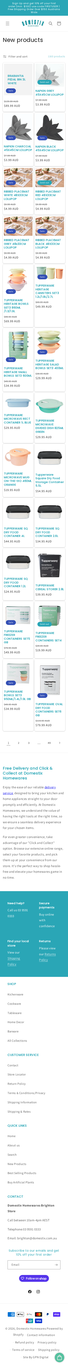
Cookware (14, 1004)
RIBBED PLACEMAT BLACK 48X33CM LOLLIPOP (48, 243)
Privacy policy (47, 1342)
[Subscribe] (56, 1264)
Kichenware (15, 994)
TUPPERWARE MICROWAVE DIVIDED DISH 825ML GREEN (50, 426)
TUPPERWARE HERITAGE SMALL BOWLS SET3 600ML (18, 372)
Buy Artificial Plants (21, 1182)
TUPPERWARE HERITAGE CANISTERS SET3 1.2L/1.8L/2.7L (47, 291)
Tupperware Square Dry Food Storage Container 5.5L (50, 480)
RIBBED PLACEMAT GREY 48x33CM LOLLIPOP (16, 243)
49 (49, 743)
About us (14, 1145)
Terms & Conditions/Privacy (26, 1093)
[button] (7, 23)
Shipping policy (49, 1350)
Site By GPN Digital (36, 1357)
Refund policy (24, 1342)
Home (11, 1136)
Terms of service (23, 1350)
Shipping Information (22, 1102)
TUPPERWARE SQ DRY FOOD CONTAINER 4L (16, 532)
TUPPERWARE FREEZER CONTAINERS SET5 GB (17, 636)
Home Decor (16, 1022)
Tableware (15, 1013)
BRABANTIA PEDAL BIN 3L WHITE (17, 79)
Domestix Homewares (31, 1329)
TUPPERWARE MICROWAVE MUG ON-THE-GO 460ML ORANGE (18, 479)
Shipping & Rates (19, 1112)
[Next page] (59, 743)
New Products (17, 1164)
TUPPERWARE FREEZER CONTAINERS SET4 (49, 636)
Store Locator (17, 1074)
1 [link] (8, 743)
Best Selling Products (22, 1173)
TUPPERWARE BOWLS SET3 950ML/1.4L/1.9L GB (17, 695)
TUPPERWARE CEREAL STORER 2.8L (50, 587)
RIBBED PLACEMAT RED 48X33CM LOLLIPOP (48, 195)
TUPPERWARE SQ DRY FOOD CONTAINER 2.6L (48, 532)
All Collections (17, 1041)
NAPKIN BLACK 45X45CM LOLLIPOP (50, 148)
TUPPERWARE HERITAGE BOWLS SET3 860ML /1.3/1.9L (16, 305)
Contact (13, 1065)
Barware (13, 1031)
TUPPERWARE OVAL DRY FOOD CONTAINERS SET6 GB (49, 709)
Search (12, 1155)
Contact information (41, 1335)
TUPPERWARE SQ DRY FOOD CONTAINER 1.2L (16, 582)
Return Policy (17, 1084)
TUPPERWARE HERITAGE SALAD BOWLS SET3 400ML (50, 364)
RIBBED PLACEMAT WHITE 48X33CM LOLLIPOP (16, 195)
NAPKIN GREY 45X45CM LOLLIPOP (50, 92)
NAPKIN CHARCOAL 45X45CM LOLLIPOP (18, 148)
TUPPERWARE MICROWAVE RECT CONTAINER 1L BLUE (17, 418)
